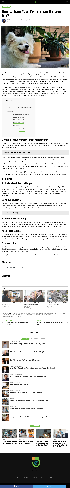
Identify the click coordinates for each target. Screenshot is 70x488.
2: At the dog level (19, 117)
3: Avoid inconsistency (20, 120)
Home (18, 478)
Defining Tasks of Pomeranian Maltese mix (22, 107)
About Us (42, 478)
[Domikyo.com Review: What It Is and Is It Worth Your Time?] (12, 296)
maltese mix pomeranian (38, 313)
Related (23, 131)
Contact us (25, 478)
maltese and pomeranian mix (21, 313)
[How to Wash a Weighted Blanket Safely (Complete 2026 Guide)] (57, 296)
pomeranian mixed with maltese (11, 316)
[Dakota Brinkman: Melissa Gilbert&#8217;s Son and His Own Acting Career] (34, 296)
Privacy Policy (34, 478)
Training (10, 111)
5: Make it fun (18, 125)
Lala (10, 21)
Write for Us (50, 478)
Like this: (24, 128)
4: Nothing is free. (19, 122)
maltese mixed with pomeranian (56, 313)
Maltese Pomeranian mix (9, 314)
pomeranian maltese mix (26, 314)
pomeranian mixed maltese (43, 314)
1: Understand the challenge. (22, 114)
